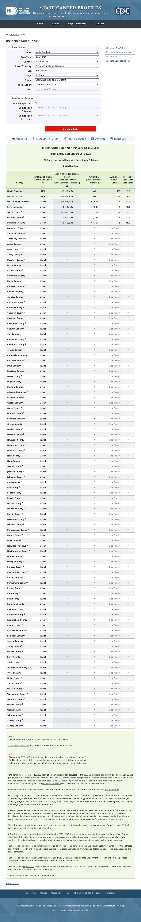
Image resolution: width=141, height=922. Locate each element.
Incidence (14, 34)
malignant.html (112, 789)
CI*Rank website (115, 819)
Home (40, 23)
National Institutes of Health (76, 905)
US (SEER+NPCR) (15, 196)
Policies (43, 893)
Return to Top (13, 883)
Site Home (31, 893)
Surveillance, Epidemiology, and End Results (77, 846)
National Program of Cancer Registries (61, 801)
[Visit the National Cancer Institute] (18, 10)
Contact (99, 23)
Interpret (100, 138)
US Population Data (51, 783)
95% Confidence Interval (67, 182)
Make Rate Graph (77, 138)
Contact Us (110, 893)
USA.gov (121, 905)
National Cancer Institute (103, 905)
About (55, 23)
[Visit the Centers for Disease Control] (122, 10)
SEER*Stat (62, 780)
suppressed (28, 866)
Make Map (21, 138)
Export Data (120, 138)
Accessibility (56, 893)
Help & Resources (77, 23)
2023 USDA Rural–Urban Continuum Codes (79, 834)
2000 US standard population (97, 774)
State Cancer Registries (18, 745)
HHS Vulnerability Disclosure (87, 893)
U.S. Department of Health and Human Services (38, 905)
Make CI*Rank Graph (47, 138)
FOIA (68, 893)
